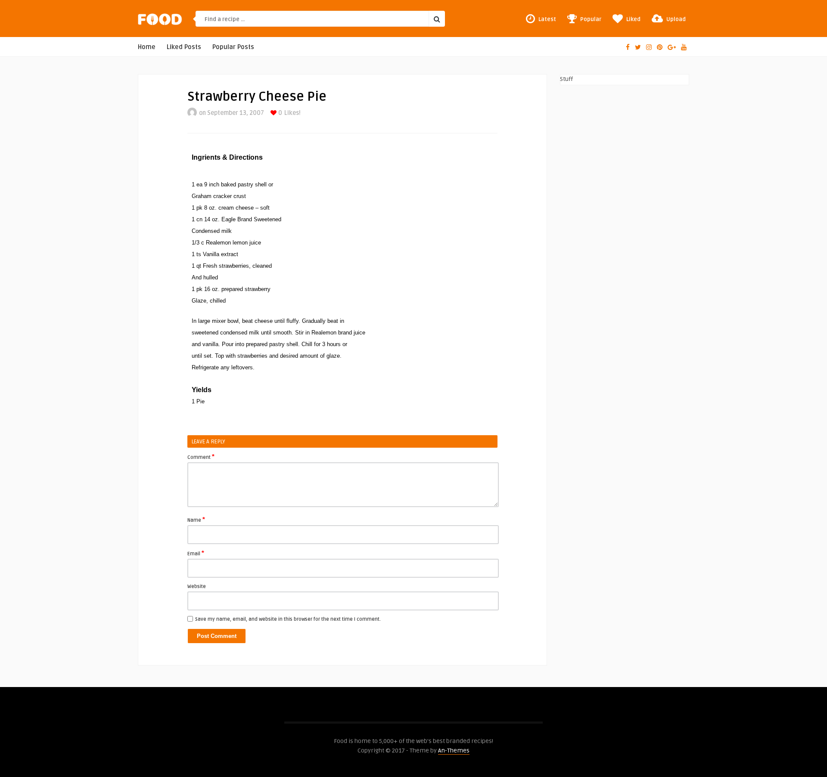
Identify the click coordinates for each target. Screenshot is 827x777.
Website (196, 586)
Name (196, 519)
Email (195, 553)
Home (146, 47)
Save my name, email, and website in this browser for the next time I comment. (288, 619)
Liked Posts (184, 47)
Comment (201, 457)
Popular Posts (233, 47)
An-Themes (453, 750)
